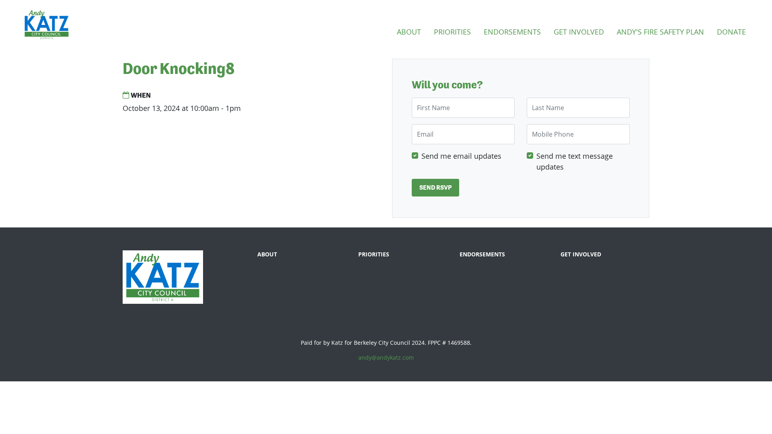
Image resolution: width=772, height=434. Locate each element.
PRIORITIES (373, 254)
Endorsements (512, 32)
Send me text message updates (574, 161)
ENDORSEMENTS (482, 254)
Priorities (452, 32)
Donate (731, 32)
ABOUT (267, 254)
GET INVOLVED (581, 254)
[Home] (47, 24)
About (409, 32)
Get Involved (579, 32)
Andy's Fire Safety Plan (660, 32)
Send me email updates (461, 156)
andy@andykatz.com (386, 357)
